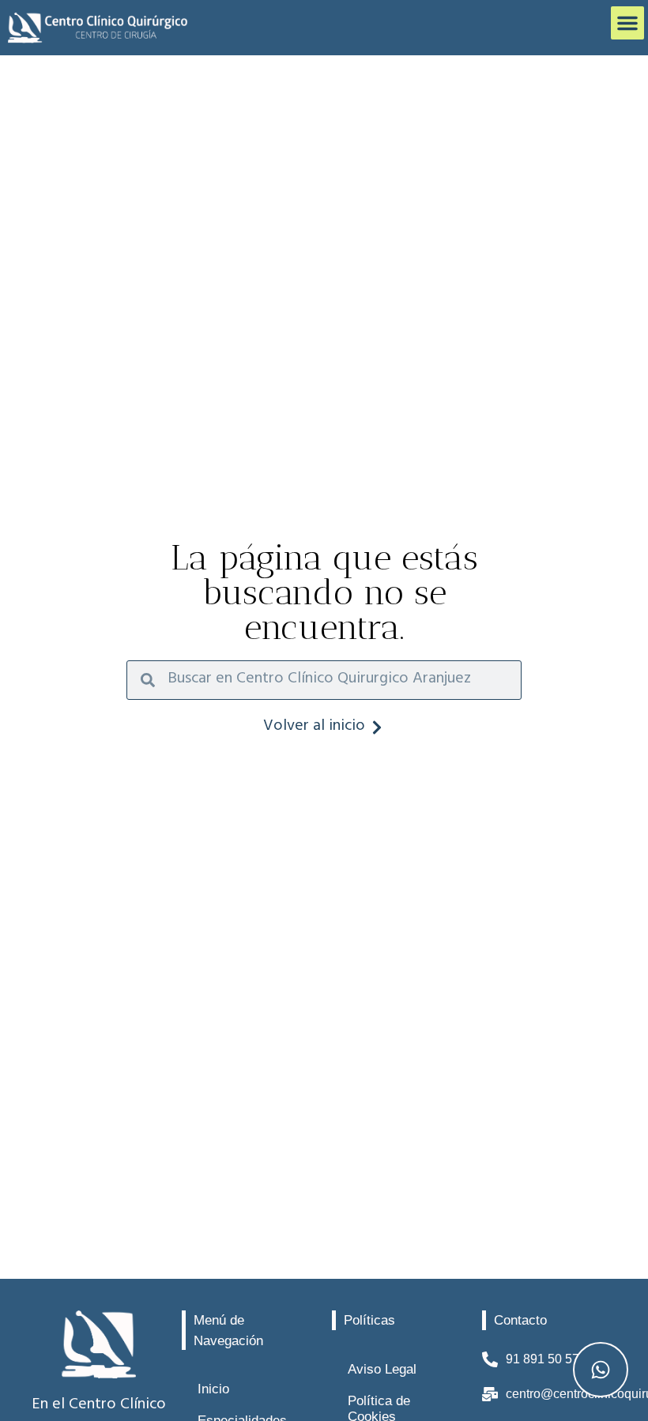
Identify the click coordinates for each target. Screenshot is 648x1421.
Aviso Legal (382, 1369)
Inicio (213, 1389)
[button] (627, 22)
